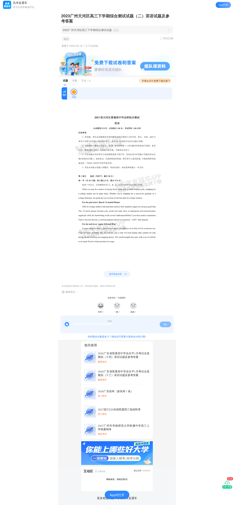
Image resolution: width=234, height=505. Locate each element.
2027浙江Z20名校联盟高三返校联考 (119, 409)
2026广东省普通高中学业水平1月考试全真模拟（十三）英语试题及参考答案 (123, 373)
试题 (65, 80)
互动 (86, 80)
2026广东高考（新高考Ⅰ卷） (115, 391)
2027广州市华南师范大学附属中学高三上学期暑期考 (123, 427)
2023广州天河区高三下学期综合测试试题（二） (91, 30)
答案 (74, 80)
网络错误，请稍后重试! (117, 479)
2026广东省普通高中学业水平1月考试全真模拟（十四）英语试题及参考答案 (123, 355)
